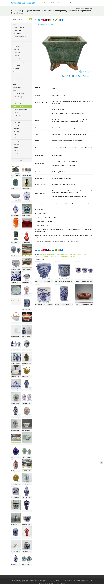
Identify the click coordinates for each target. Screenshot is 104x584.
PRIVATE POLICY (20, 160)
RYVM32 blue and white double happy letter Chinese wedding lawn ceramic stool (26, 484)
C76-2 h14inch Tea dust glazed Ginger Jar (26, 363)
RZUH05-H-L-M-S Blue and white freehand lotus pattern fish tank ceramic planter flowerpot (26, 524)
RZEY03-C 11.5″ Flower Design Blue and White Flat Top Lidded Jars (26, 551)
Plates (15, 78)
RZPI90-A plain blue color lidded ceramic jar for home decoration (15, 457)
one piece (16, 125)
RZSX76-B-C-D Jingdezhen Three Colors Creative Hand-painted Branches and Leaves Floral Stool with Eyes (26, 309)
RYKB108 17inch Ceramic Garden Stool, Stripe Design (15, 511)
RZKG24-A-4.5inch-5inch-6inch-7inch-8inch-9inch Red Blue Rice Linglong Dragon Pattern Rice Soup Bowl (26, 282)
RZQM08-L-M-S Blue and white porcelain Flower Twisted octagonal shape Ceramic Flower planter (84, 281)
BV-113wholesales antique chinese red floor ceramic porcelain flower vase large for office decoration (26, 242)
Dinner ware (16, 71)
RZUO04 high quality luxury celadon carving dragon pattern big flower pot (15, 202)
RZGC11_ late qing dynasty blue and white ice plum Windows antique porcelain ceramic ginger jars (15, 417)
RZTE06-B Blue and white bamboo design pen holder (15, 497)
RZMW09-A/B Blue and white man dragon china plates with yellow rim (26, 564)
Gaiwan (16, 138)
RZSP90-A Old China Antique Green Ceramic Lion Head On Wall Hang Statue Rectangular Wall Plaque (15, 242)
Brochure (53, 3)
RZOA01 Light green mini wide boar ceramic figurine (15, 336)
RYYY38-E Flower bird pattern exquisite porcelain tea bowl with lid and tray (15, 551)
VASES (14, 24)
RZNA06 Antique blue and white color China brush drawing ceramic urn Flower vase (15, 403)
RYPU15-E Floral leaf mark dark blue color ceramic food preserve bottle (15, 564)
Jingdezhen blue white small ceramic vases (15, 304)
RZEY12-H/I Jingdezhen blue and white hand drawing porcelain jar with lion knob (26, 336)
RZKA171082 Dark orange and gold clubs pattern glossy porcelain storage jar (15, 228)
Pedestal (16, 119)
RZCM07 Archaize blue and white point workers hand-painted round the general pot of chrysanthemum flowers (26, 497)
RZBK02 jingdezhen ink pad (26, 443)
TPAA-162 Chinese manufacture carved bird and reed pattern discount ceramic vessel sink (15, 443)
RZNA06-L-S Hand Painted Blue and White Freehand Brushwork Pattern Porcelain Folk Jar (15, 255)
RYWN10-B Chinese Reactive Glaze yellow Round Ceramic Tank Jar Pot (15, 484)
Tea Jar (16, 147)
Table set (16, 55)
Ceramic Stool (16, 52)
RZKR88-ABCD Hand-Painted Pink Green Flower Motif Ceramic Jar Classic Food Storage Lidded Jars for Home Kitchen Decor (26, 175)
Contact (72, 3)
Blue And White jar (19, 93)
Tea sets (16, 153)
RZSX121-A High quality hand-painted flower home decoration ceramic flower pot (15, 269)
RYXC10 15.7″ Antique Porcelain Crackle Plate (15, 296)
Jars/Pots (15, 90)
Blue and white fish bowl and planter (21, 111)
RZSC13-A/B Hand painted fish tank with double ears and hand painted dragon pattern (63, 254)
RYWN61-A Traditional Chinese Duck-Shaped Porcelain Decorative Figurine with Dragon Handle (26, 376)
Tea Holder (17, 144)
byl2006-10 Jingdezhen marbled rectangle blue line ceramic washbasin (15, 376)
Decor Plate (16, 68)
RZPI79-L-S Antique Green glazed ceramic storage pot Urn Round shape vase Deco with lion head (26, 457)
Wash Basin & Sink (17, 115)
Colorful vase (17, 30)
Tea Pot (16, 150)
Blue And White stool (19, 59)
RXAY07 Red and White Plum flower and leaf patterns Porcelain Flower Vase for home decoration (26, 296)
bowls (15, 74)
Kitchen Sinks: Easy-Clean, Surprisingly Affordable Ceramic (26, 269)
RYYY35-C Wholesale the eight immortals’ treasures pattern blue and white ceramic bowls (15, 390)
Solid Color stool (18, 65)
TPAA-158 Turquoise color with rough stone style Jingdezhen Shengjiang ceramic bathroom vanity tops (26, 255)
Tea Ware (15, 134)
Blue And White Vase (19, 27)
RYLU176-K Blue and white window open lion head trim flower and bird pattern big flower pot (44, 281)
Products (46, 3)
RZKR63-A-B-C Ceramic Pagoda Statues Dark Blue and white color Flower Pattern (15, 349)
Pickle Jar (16, 100)
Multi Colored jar (18, 97)
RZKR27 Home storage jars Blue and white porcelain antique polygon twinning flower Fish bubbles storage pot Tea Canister (15, 537)
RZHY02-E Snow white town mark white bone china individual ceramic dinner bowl (26, 430)
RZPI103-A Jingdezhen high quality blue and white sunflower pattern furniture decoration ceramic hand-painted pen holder (64, 281)
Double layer (17, 128)
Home (40, 3)
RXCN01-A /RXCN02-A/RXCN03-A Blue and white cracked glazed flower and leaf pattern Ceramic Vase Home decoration (26, 403)
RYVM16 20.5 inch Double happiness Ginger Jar (15, 524)
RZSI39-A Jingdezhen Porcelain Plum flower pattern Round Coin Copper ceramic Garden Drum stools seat (26, 202)
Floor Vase (16, 49)
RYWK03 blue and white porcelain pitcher (26, 215)
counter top (17, 122)
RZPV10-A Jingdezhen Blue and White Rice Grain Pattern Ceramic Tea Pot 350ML (15, 323)
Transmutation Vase (19, 33)
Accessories (16, 157)
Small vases (17, 46)
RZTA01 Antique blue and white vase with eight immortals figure (26, 349)
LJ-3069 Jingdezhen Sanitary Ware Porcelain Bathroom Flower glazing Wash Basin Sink (26, 470)
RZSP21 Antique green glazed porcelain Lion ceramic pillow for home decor (15, 175)
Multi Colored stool (19, 62)
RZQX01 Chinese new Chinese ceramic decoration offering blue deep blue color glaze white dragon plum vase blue (26, 511)
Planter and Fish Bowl (18, 106)
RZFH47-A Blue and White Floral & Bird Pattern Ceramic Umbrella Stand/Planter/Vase (64, 304)
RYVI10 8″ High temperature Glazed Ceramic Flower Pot (84, 304)
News (59, 3)
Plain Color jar (17, 103)
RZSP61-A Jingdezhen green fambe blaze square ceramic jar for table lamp (15, 188)
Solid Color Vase (18, 43)
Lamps (14, 84)
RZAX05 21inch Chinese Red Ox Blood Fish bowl (26, 228)
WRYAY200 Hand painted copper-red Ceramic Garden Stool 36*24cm (15, 282)
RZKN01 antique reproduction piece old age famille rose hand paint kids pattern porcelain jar (15, 430)
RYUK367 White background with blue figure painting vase (15, 363)
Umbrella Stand (17, 87)
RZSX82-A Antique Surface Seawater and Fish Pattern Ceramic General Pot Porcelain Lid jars (26, 390)
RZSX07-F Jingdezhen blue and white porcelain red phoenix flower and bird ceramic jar (26, 417)
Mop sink (16, 131)
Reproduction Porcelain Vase (21, 36)
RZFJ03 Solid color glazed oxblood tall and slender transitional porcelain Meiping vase (26, 537)
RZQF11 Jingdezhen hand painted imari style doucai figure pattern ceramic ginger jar (15, 470)
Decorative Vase (18, 40)
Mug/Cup (16, 141)
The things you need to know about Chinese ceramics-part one (26, 323)
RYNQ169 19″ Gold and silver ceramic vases (26, 188)
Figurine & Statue (17, 81)
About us (65, 3)
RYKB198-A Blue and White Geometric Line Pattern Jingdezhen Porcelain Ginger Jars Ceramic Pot (15, 215)
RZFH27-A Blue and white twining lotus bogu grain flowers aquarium (56, 256)
